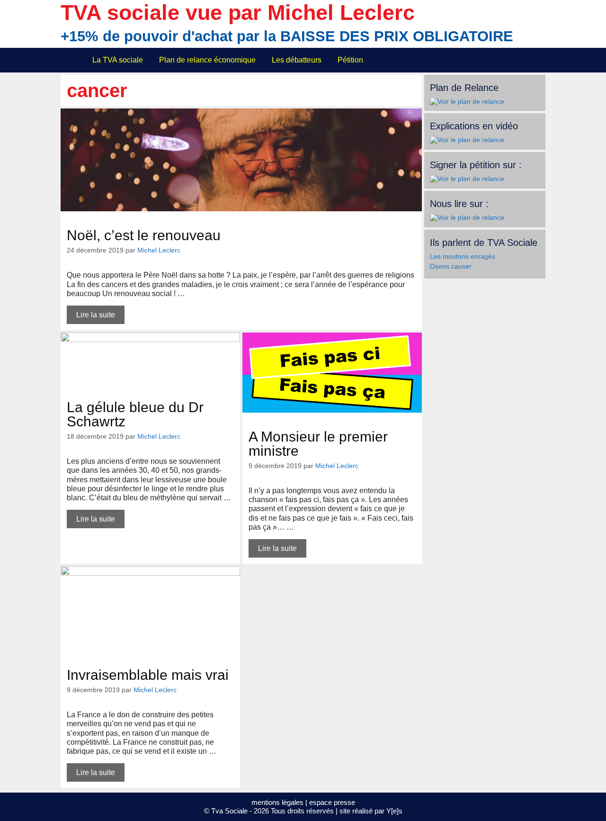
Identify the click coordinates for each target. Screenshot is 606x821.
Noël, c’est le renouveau (144, 235)
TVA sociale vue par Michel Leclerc (238, 12)
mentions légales (277, 802)
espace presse (332, 802)
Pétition (350, 60)
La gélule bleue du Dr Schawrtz (135, 414)
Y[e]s (394, 811)
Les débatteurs (296, 60)
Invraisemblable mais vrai (148, 675)
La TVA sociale (117, 60)
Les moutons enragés (462, 256)
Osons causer (451, 266)
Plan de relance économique (207, 60)
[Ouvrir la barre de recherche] (532, 60)
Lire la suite (95, 315)
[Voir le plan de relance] (467, 101)
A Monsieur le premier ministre (318, 444)
